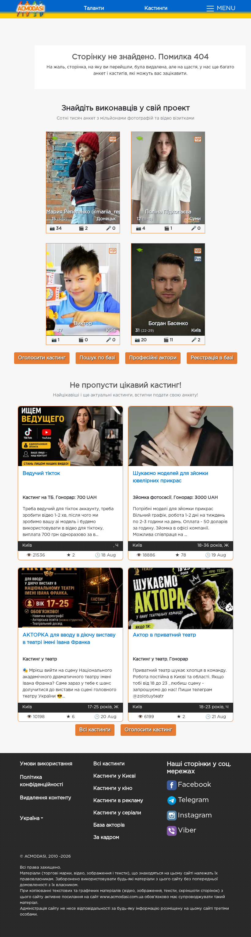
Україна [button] (29, 818)
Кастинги (155, 8)
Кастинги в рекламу (118, 800)
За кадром (106, 837)
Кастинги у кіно (112, 788)
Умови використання (46, 764)
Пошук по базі (97, 358)
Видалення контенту (45, 798)
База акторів (109, 825)
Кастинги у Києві (114, 776)
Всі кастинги (95, 730)
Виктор (83, 323)
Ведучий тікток (41, 473)
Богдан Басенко (168, 323)
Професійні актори (153, 358)
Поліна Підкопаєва (168, 212)
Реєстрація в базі (212, 358)
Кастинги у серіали (117, 813)
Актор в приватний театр (164, 635)
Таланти (94, 8)
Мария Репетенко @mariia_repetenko (92, 212)
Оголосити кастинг (42, 358)
